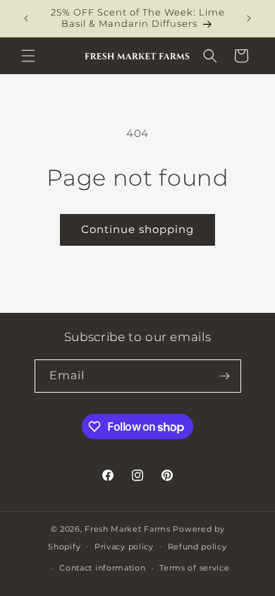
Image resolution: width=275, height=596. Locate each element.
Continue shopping (137, 229)
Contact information (102, 568)
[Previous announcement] (26, 18)
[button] (28, 55)
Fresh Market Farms (128, 529)
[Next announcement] (248, 18)
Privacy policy (124, 547)
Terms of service (194, 568)
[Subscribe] (224, 376)
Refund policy (197, 547)
